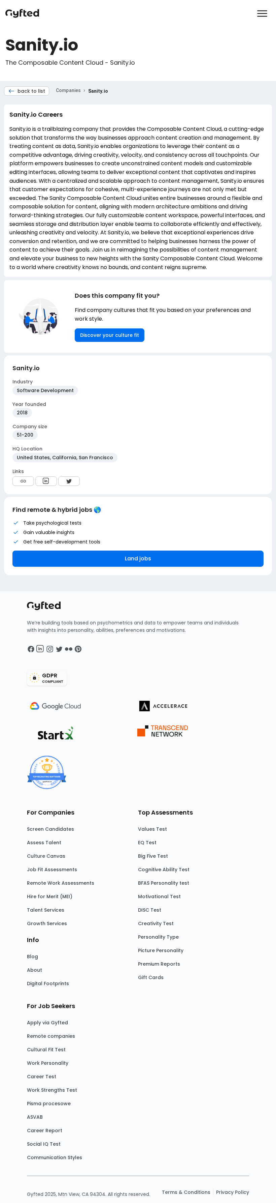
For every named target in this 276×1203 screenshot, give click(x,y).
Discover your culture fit (109, 335)
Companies (68, 90)
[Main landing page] (25, 13)
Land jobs (138, 558)
